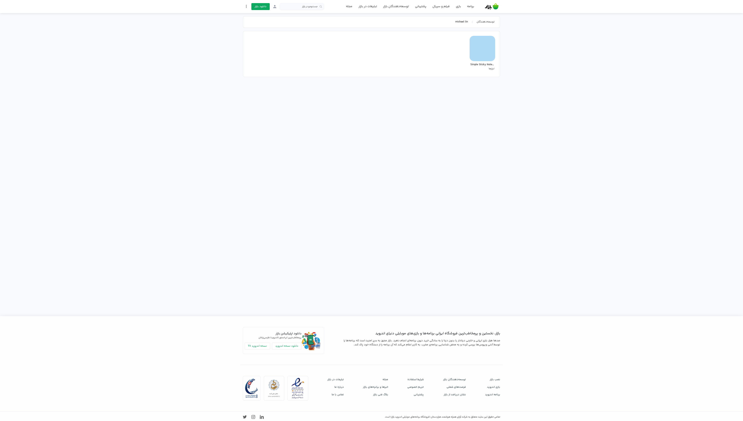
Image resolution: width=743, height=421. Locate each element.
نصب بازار (495, 379)
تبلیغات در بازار (368, 6)
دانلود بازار (260, 6)
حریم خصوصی (415, 387)
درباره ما (339, 387)
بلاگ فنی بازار (380, 395)
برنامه (470, 6)
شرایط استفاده (415, 379)
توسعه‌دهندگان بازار (396, 6)
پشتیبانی (420, 6)
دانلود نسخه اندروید (286, 346)
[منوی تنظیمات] (246, 6)
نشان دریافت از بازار (455, 395)
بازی (458, 6)
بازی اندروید (493, 387)
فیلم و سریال (441, 6)
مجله (349, 6)
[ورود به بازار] (274, 6)
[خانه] (491, 7)
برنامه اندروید (492, 395)
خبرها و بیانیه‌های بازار (375, 387)
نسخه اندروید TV (257, 346)
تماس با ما (338, 395)
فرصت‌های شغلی (456, 387)
